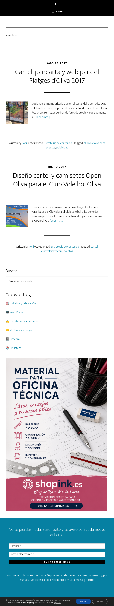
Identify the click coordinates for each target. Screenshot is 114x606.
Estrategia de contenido (58, 143)
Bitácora (15, 339)
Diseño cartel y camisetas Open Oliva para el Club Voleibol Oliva (57, 180)
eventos (50, 147)
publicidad (62, 147)
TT (57, 4)
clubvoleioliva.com (94, 143)
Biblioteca (15, 348)
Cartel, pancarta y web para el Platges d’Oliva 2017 (57, 76)
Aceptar (83, 601)
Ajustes (100, 601)
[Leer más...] (43, 117)
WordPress (16, 312)
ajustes (57, 602)
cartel (94, 246)
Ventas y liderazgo (21, 330)
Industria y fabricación (23, 303)
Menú (59, 11)
